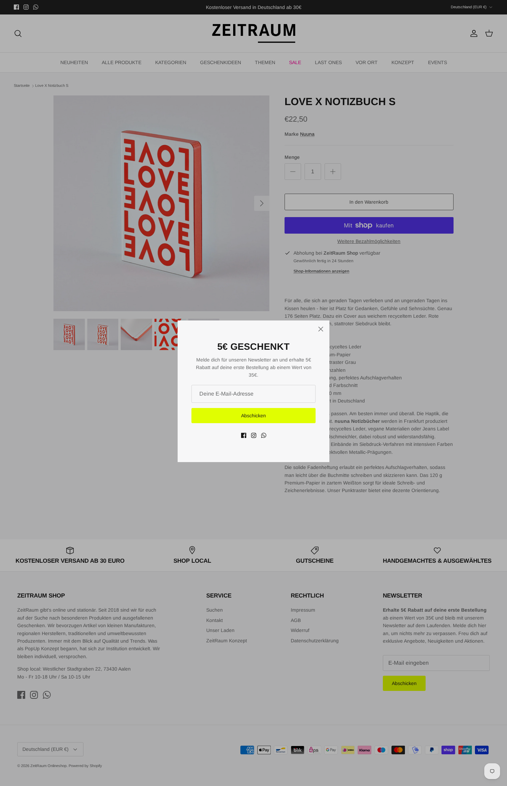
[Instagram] (253, 435)
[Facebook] (243, 435)
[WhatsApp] (263, 435)
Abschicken (253, 415)
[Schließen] (320, 329)
